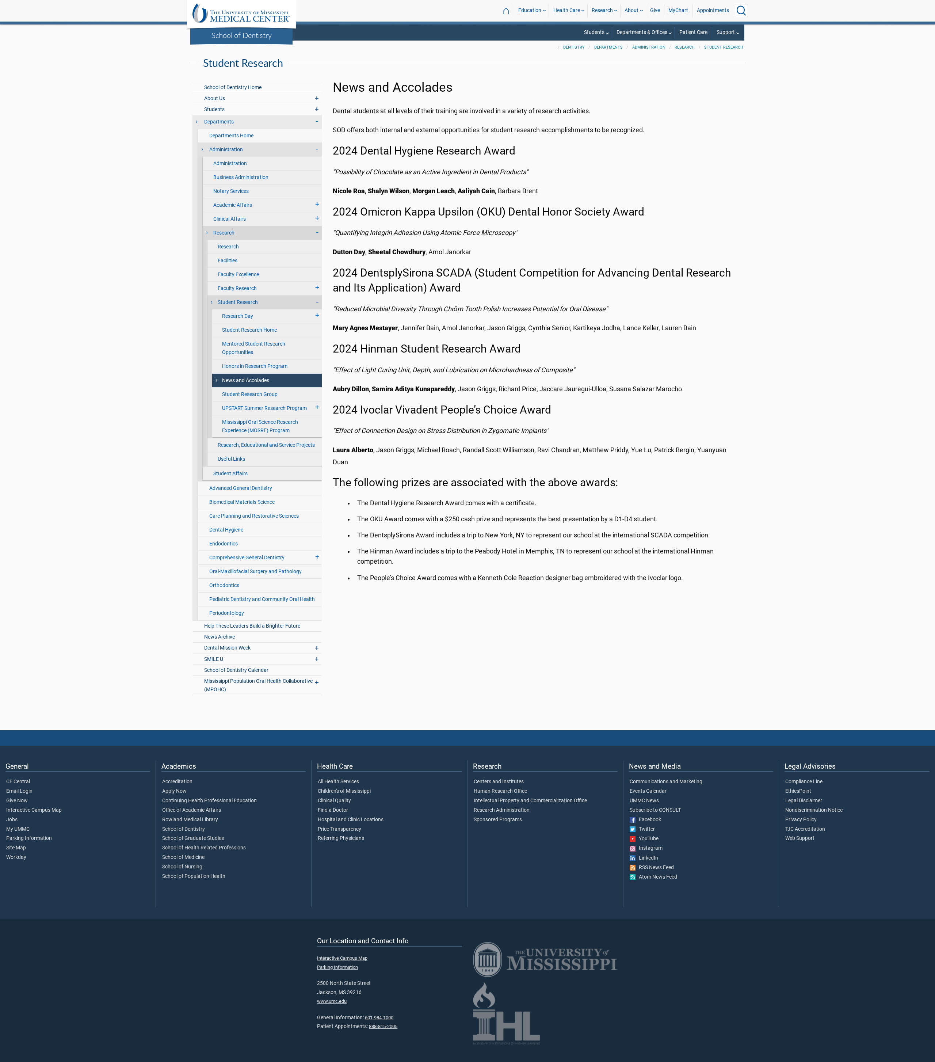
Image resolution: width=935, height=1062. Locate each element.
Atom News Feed (656, 877)
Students (594, 32)
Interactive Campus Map (34, 810)
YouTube (647, 839)
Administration (648, 47)
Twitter (645, 829)
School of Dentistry (241, 35)
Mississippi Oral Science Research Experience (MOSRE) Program (260, 426)
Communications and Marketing (666, 782)
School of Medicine (183, 857)
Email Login (19, 791)
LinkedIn (647, 858)
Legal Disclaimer (803, 801)
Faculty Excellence (238, 274)
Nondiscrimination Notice (814, 810)
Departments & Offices (642, 32)
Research (602, 10)
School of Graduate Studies (193, 838)
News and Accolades (245, 380)
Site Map (16, 848)
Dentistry (574, 47)
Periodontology (226, 613)
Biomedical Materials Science (242, 502)
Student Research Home (249, 330)
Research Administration (502, 810)
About (631, 10)
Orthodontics (224, 585)
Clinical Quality (334, 801)
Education (529, 10)
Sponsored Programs (498, 820)
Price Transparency (339, 829)
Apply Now (174, 791)
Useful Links (231, 459)
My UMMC (18, 829)
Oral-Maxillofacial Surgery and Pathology (255, 571)
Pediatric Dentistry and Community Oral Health (262, 599)
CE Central (18, 782)
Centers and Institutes (499, 782)
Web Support (799, 838)
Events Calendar (648, 791)
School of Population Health (193, 876)
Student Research (723, 47)
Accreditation (177, 782)
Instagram (649, 848)
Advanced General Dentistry (240, 488)
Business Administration (240, 177)
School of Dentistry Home (233, 87)
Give (655, 10)
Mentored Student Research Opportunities (253, 348)
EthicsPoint (798, 791)
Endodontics (223, 544)
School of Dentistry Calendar (236, 670)
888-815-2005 (383, 1026)
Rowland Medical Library (190, 820)
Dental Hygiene (226, 530)
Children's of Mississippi (344, 791)
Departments (608, 47)
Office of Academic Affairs (191, 810)
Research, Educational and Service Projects (266, 445)
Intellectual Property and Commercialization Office (530, 801)
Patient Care (693, 32)
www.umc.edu (332, 1001)
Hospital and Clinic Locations (350, 820)
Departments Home (231, 136)
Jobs (12, 820)
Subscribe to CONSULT (655, 810)
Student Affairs (230, 474)
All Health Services (338, 782)
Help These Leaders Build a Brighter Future (252, 626)
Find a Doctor (333, 810)
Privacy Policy (801, 820)
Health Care (566, 10)
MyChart (678, 10)
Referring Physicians (341, 838)
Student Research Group (250, 394)
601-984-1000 (379, 1017)
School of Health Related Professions (204, 848)
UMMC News (644, 801)
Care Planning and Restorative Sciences (254, 516)
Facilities (227, 261)
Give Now (17, 801)
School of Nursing (182, 867)
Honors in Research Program (254, 366)
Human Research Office (500, 791)
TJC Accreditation (805, 829)
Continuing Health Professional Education (209, 801)
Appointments (713, 10)
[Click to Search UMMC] (741, 10)
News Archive (219, 637)
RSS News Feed (655, 868)
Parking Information (29, 838)
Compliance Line (804, 782)
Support (726, 32)
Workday (16, 857)
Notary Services (231, 191)
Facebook (648, 820)
